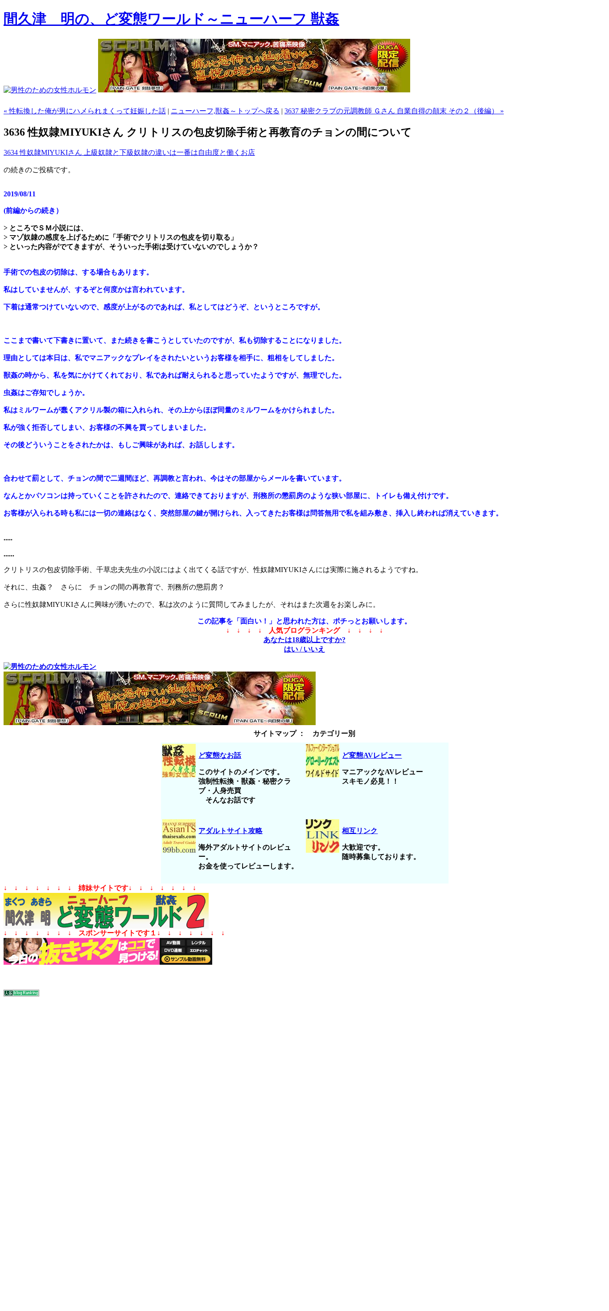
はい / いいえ (304, 649)
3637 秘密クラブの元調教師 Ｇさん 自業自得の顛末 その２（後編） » (394, 111)
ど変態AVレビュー (372, 755)
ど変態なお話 (219, 755)
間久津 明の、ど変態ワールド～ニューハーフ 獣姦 (171, 19)
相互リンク (360, 830)
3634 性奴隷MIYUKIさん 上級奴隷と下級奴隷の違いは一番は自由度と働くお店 (129, 152)
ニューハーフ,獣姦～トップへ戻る (225, 111)
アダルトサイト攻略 (230, 830)
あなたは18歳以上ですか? (304, 639)
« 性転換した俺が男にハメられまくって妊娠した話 (85, 111)
